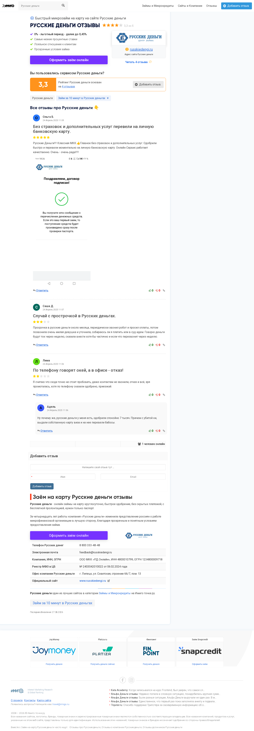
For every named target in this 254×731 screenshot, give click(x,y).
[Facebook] (123, 680)
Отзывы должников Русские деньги (162, 727)
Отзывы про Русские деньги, (85, 727)
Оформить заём (200, 664)
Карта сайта (44, 700)
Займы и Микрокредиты (158, 5)
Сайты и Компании (190, 5)
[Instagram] (131, 680)
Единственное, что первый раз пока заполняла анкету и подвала (177, 701)
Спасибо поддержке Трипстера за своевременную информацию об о (163, 705)
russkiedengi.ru (141, 49)
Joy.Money (54, 639)
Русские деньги (42, 98)
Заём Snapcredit (200, 639)
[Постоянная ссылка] (164, 290)
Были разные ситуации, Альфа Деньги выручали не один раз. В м (177, 697)
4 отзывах (68, 86)
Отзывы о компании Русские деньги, (122, 727)
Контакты (29, 700)
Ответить (42, 290)
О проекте (17, 700)
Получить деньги (54, 664)
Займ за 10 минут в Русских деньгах (62, 603)
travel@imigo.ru (61, 704)
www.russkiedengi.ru (92, 580)
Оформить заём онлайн (68, 60)
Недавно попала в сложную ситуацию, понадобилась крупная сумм (179, 694)
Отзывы (211, 5)
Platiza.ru (102, 639)
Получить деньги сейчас (103, 664)
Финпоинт (151, 639)
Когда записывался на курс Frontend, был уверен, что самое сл (166, 690)
